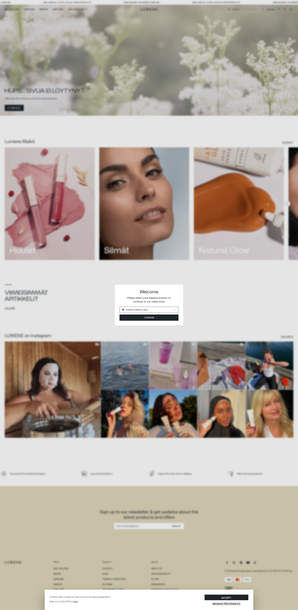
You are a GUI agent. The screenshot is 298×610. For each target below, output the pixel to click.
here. (75, 601)
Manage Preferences (226, 603)
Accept (226, 597)
